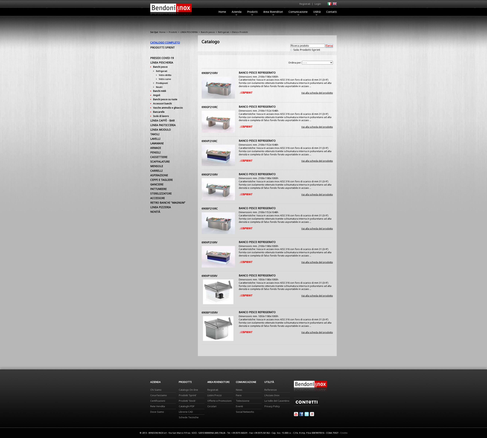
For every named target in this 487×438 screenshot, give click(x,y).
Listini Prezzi (214, 395)
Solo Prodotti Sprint (306, 50)
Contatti (331, 11)
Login (318, 4)
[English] (334, 5)
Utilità (317, 11)
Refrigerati (223, 32)
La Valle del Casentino (276, 400)
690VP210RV (209, 242)
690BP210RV (210, 73)
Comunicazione (298, 11)
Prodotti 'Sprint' (188, 395)
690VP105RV (209, 276)
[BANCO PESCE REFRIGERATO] (218, 97)
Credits (344, 432)
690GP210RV (210, 174)
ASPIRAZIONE (159, 175)
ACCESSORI (157, 198)
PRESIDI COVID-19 (162, 58)
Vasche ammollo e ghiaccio (168, 107)
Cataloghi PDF (186, 406)
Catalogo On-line (188, 389)
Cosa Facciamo (158, 395)
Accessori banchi (162, 103)
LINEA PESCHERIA (189, 32)
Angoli (156, 95)
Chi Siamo (156, 389)
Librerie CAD (186, 411)
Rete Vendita (157, 406)
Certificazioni (157, 400)
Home (222, 11)
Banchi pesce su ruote (165, 99)
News (239, 389)
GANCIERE (156, 184)
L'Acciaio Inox (271, 395)
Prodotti (252, 11)
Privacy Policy (272, 406)
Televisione (242, 400)
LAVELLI (155, 138)
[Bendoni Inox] (171, 16)
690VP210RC (209, 141)
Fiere (239, 395)
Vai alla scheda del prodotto (317, 92)
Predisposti (162, 83)
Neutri (159, 87)
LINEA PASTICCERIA (163, 125)
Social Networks (245, 411)
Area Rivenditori (273, 11)
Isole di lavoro (161, 116)
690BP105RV (210, 312)
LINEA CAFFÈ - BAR (162, 120)
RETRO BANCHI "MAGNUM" (167, 202)
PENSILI (155, 152)
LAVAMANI (157, 143)
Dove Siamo (157, 411)
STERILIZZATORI (161, 193)
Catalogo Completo (165, 42)
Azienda (236, 11)
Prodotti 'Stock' (187, 400)
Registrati (304, 4)
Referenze (270, 389)
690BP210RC (210, 208)
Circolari (211, 406)
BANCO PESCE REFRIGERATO (257, 72)
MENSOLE (156, 166)
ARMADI (155, 148)
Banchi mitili (159, 91)
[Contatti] (306, 405)
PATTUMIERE (158, 189)
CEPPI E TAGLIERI (161, 180)
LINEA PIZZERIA (160, 207)
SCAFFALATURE (160, 161)
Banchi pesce (208, 32)
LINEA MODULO (160, 129)
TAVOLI (154, 134)
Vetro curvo (165, 79)
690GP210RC (210, 107)
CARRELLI (156, 170)
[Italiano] (329, 5)
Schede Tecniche (189, 417)
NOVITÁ (155, 211)
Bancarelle (159, 111)
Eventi (239, 406)
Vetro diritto (165, 75)
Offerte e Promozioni (219, 400)
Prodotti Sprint (162, 47)
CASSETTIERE (158, 157)
